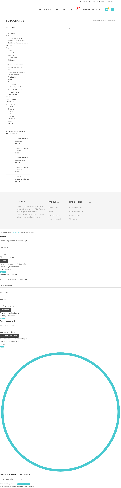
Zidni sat (9, 45)
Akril (9, 62)
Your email (4, 292)
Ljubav (10, 121)
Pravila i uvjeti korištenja (9, 267)
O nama (37, 217)
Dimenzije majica (75, 215)
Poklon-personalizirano (14, 67)
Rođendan (11, 114)
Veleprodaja (73, 219)
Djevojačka (12, 111)
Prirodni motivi (13, 58)
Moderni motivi (13, 55)
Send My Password (9, 335)
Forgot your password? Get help (13, 264)
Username (4, 247)
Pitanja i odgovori (54, 219)
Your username (6, 286)
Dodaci (8, 126)
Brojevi (10, 107)
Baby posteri (12, 94)
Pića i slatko (12, 77)
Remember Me (8, 257)
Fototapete (10, 101)
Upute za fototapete (76, 211)
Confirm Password (7, 306)
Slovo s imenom (13, 75)
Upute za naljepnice (75, 208)
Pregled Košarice (23, 484)
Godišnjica (11, 116)
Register (5, 310)
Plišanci (10, 70)
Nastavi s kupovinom (8, 484)
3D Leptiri (11, 60)
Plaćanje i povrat (54, 215)
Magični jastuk (15, 92)
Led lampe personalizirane (15, 65)
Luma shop (16, 232)
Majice (8, 97)
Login (4, 260)
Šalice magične (15, 84)
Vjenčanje (11, 118)
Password (4, 254)
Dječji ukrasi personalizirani (17, 72)
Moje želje (110, 1)
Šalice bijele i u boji (16, 87)
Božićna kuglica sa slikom (17, 40)
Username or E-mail (8, 332)
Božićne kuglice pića (15, 38)
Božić (8, 35)
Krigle (10, 79)
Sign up (3, 272)
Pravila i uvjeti (53, 208)
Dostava (51, 211)
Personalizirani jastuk (15, 89)
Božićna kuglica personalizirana (18, 43)
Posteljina (9, 123)
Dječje (10, 50)
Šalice (10, 82)
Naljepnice (9, 48)
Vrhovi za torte (11, 104)
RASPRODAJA (11, 33)
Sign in (2, 318)
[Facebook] (90, 202)
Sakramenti (12, 109)
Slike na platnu (11, 99)
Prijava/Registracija (97, 1)
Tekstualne (11, 53)
